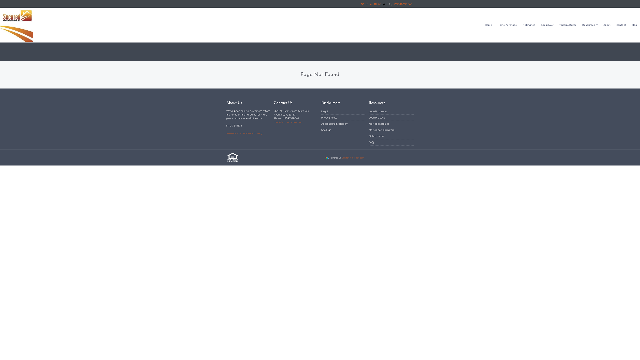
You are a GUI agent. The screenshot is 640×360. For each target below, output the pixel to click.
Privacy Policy (329, 117)
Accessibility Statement (334, 123)
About (607, 25)
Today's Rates (567, 25)
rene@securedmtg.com (288, 122)
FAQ (371, 142)
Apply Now (547, 25)
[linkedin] (367, 4)
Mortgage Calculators (381, 130)
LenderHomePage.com (353, 157)
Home (488, 25)
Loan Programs (378, 111)
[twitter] (362, 4)
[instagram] (379, 4)
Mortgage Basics (379, 123)
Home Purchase (507, 25)
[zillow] (384, 4)
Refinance (529, 25)
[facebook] (357, 4)
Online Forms (376, 136)
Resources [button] (589, 25)
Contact (621, 25)
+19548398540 (403, 4)
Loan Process (377, 117)
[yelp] (371, 4)
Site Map (326, 130)
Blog (634, 25)
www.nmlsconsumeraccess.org (244, 133)
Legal (324, 111)
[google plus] (375, 4)
